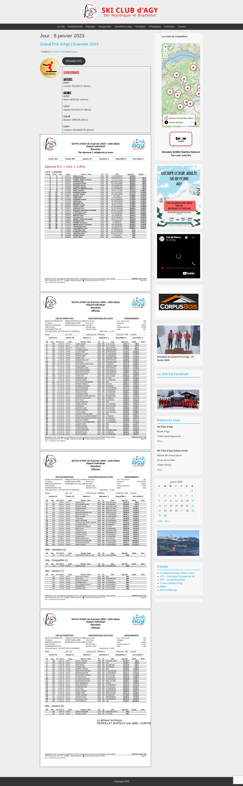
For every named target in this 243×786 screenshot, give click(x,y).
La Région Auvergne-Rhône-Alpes (177, 573)
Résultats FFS (74, 61)
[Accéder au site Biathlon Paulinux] (181, 139)
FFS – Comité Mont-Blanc (173, 580)
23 (160, 510)
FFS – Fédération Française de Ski (177, 576)
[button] (184, 83)
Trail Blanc (140, 26)
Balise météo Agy (168, 590)
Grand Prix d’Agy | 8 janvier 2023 (69, 44)
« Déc (160, 521)
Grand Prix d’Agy (123, 26)
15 (193, 501)
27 (182, 510)
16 (160, 506)
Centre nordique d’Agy (171, 583)
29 (193, 510)
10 (165, 501)
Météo (163, 586)
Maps (160, 441)
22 (193, 506)
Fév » (167, 521)
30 (160, 515)
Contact (182, 26)
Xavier (74, 52)
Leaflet (184, 126)
